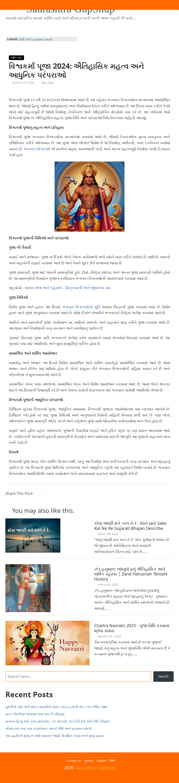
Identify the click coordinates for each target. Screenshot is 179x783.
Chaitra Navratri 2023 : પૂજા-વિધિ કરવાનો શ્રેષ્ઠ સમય (131, 628)
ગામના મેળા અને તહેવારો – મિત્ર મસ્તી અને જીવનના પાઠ (67, 288)
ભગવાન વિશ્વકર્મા (37, 149)
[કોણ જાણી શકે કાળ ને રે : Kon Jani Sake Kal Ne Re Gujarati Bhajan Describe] (32, 521)
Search (163, 676)
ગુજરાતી (89, 761)
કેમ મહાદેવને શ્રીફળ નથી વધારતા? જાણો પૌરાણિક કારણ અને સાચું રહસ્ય (54, 735)
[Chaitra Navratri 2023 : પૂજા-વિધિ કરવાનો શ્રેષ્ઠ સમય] (47, 623)
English (101, 761)
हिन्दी (112, 761)
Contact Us (74, 761)
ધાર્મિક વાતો (16, 57)
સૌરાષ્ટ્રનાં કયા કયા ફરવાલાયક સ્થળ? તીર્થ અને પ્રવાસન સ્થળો (45, 41)
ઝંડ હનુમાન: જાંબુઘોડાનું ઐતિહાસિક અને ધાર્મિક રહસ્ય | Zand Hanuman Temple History (130, 574)
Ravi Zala (47, 83)
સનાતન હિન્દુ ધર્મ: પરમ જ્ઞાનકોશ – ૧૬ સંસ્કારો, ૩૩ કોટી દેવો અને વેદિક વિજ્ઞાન (57, 721)
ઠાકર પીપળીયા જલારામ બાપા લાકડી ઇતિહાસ (34, 714)
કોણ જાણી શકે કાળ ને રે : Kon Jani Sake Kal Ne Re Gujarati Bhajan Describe (130, 525)
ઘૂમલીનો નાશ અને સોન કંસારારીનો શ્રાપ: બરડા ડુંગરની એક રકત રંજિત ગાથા (56, 706)
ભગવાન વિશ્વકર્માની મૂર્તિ (81, 307)
